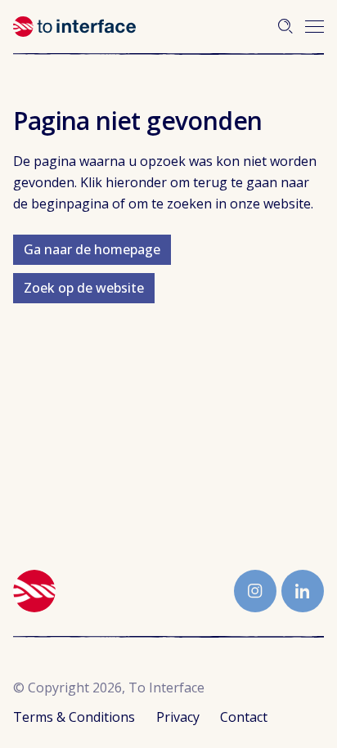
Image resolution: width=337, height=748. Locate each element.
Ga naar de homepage (92, 249)
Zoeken (285, 26)
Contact (243, 717)
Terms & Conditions (74, 717)
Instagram (255, 591)
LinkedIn (302, 591)
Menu (314, 26)
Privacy (178, 717)
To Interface (74, 26)
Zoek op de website (84, 288)
